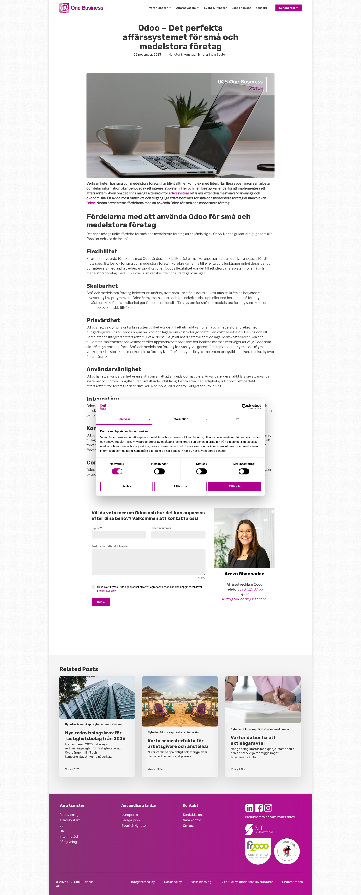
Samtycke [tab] (124, 419)
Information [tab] (180, 419)
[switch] (159, 471)
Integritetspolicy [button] (143, 882)
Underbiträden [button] (292, 882)
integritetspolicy (106, 590)
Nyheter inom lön (187, 732)
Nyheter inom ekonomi (108, 724)
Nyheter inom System (212, 54)
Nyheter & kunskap (182, 54)
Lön (62, 826)
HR (61, 831)
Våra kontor (192, 820)
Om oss (188, 826)
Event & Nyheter (134, 826)
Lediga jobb (130, 820)
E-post (97, 528)
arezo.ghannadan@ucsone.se (244, 599)
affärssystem (179, 193)
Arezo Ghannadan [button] (244, 573)
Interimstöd (68, 837)
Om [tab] (236, 419)
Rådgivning (68, 842)
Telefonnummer (161, 528)
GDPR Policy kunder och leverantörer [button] (247, 882)
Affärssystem (69, 820)
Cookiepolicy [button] (173, 882)
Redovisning (69, 815)
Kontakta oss (193, 815)
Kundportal (130, 815)
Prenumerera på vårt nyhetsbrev (270, 817)
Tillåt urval (180, 486)
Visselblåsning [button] (201, 882)
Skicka (101, 601)
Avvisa (126, 486)
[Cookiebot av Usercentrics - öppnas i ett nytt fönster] (244, 406)
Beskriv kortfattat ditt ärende (109, 546)
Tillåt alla (234, 486)
